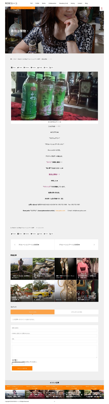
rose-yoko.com (60, 211)
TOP (31, 3)
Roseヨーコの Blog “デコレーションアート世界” (23, 8)
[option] (15, 392)
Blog (86, 3)
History (73, 3)
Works (44, 3)
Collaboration (52, 3)
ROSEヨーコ (11, 3)
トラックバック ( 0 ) (76, 312)
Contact (80, 3)
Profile (37, 3)
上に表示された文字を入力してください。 (25, 362)
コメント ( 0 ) (32, 312)
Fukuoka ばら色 (63, 3)
